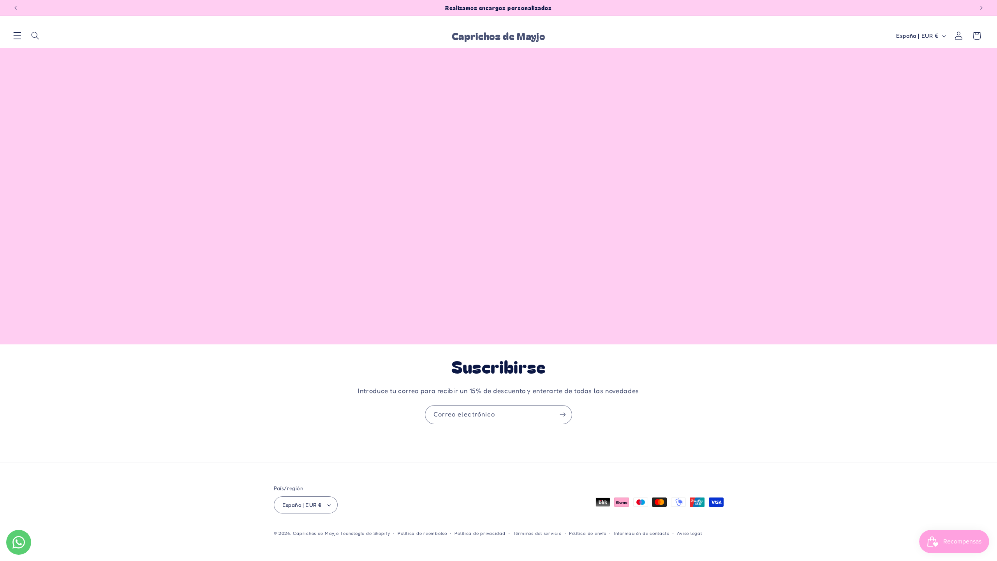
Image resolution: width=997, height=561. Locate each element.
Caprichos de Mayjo (315, 533)
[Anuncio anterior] (15, 8)
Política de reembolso (422, 533)
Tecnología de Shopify (365, 533)
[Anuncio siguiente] (981, 8)
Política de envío (587, 533)
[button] (17, 36)
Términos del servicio (537, 533)
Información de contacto (641, 533)
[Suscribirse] (563, 414)
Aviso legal (689, 533)
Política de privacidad (479, 533)
